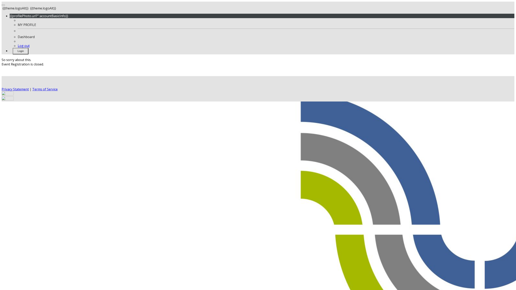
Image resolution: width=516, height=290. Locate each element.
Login (21, 51)
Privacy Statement (15, 89)
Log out (24, 46)
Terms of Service (45, 89)
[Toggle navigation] (3, 5)
